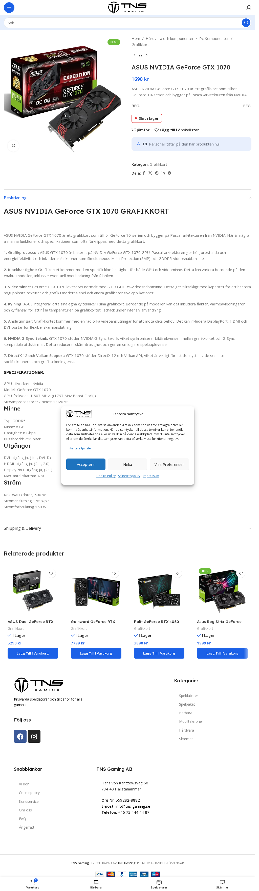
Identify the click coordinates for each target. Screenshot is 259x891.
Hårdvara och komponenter (170, 38)
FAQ (22, 818)
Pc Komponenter (214, 38)
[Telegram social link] (169, 173)
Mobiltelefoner (191, 721)
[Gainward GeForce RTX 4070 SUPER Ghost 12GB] (96, 591)
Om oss (25, 810)
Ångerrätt (26, 827)
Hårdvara (186, 730)
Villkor (24, 784)
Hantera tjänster (80, 448)
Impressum (151, 476)
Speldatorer (188, 695)
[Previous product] (135, 56)
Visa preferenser (169, 464)
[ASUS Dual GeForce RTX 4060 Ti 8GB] (33, 591)
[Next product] (147, 56)
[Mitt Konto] (249, 8)
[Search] (246, 22)
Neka (127, 464)
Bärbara (185, 712)
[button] (33, 653)
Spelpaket (187, 704)
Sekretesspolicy (129, 476)
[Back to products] (141, 56)
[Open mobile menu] (9, 8)
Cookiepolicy (29, 792)
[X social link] (150, 173)
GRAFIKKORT (145, 211)
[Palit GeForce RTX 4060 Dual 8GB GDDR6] (159, 591)
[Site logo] (128, 7)
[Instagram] (34, 736)
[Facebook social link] (144, 173)
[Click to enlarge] (13, 146)
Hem (136, 38)
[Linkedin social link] (163, 173)
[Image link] (39, 684)
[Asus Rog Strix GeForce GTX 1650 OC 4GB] (222, 591)
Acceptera (86, 464)
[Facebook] (20, 736)
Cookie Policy (106, 476)
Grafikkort (140, 44)
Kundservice (29, 801)
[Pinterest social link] (157, 173)
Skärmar (186, 738)
